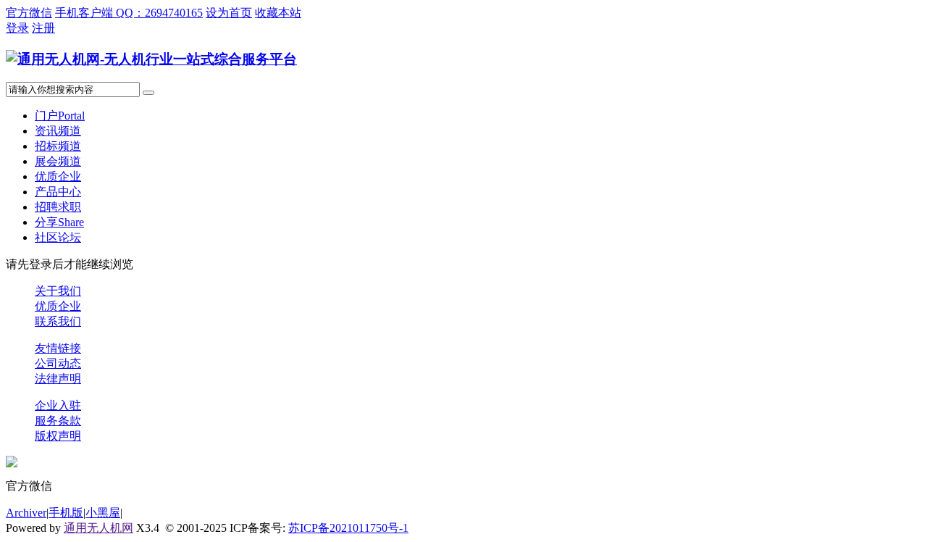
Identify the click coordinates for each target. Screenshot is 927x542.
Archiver (26, 512)
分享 (59, 222)
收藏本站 (278, 13)
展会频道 (58, 161)
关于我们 (58, 291)
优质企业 (58, 176)
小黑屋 (102, 512)
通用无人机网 (98, 528)
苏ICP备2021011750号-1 (348, 528)
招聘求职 (58, 207)
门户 (60, 115)
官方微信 (29, 13)
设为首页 (229, 13)
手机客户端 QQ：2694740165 (129, 13)
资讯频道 (58, 131)
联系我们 (58, 321)
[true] (148, 93)
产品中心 (58, 191)
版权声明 (58, 436)
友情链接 (58, 348)
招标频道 (58, 146)
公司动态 (58, 363)
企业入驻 (58, 405)
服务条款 (58, 420)
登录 (17, 28)
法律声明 (58, 378)
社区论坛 (58, 237)
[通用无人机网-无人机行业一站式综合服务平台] (151, 59)
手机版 (66, 512)
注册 (43, 28)
